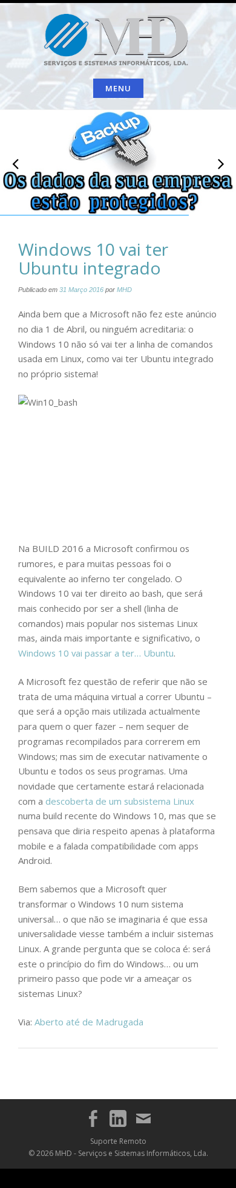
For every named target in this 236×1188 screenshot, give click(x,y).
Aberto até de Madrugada (88, 1022)
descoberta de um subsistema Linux (119, 801)
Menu (118, 88)
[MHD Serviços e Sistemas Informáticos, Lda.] (118, 38)
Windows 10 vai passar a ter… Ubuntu (96, 653)
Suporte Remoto (118, 1141)
